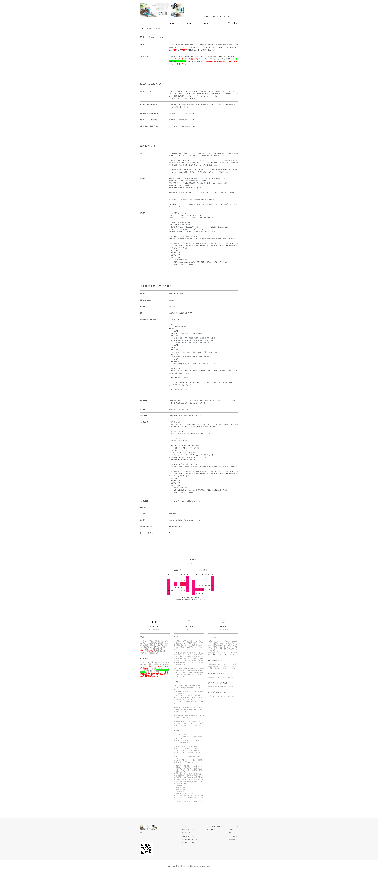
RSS (208, 829)
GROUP (188, 23)
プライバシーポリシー (189, 843)
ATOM (213, 829)
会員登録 (231, 829)
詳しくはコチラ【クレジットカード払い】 (182, 98)
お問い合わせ (233, 839)
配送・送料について (188, 829)
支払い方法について (188, 836)
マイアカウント (205, 16)
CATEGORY (171, 23)
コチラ (203, 47)
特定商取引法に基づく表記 (190, 839)
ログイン (226, 16)
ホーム (141, 28)
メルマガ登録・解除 (213, 826)
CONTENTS (205, 23)
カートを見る (233, 836)
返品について (186, 833)
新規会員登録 (217, 16)
